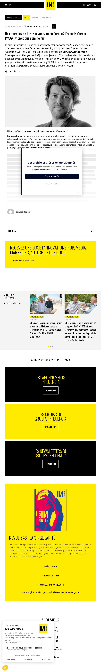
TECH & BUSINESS (13, 18)
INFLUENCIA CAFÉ (37, 317)
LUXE (26, 18)
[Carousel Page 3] (52, 346)
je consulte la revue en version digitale (61, 592)
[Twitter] (11, 71)
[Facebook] (6, 71)
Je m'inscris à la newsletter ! (23, 260)
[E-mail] (20, 71)
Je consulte (50, 427)
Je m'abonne (50, 390)
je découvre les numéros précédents (50, 584)
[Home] (50, 5)
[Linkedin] (15, 71)
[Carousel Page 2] (50, 346)
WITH (51, 62)
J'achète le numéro (50, 566)
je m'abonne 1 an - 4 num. (50, 575)
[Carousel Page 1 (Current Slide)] (48, 346)
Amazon (35, 17)
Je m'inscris (50, 464)
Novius (56, 657)
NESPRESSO (46, 17)
